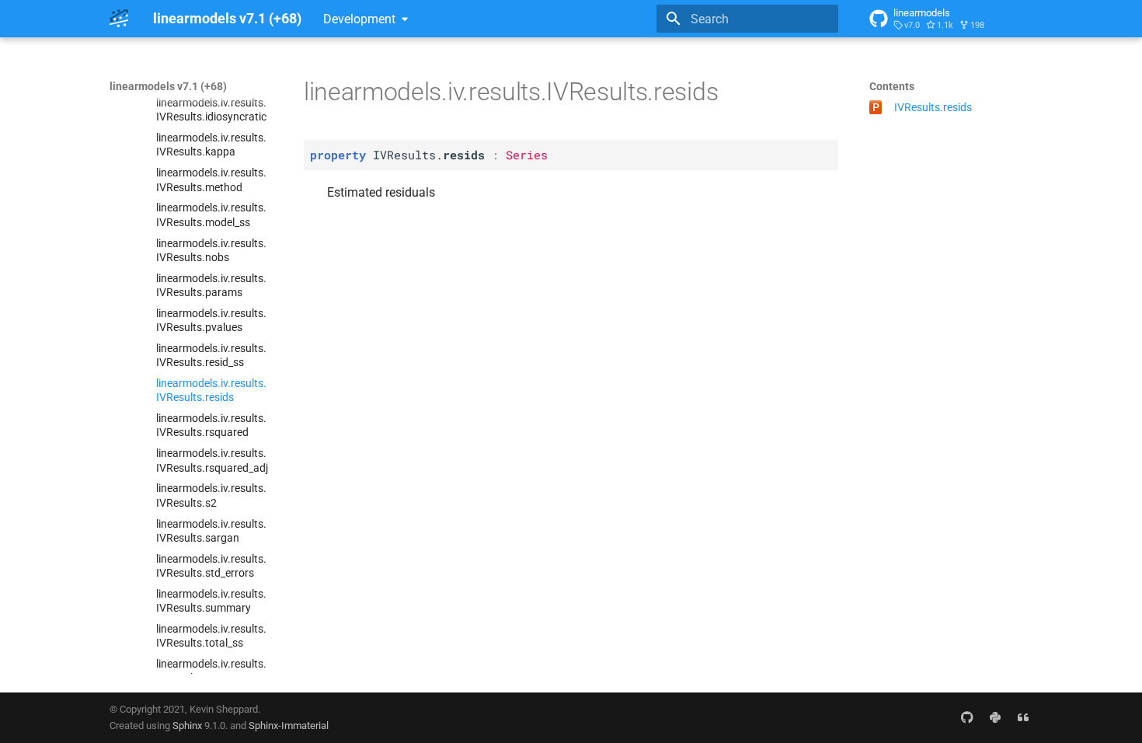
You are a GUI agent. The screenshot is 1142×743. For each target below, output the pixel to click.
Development (359, 19)
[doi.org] (1023, 717)
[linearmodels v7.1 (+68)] (118, 18)
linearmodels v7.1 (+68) (168, 86)
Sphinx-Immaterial (289, 725)
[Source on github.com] (967, 717)
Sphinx (187, 725)
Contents (891, 86)
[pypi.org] (995, 717)
